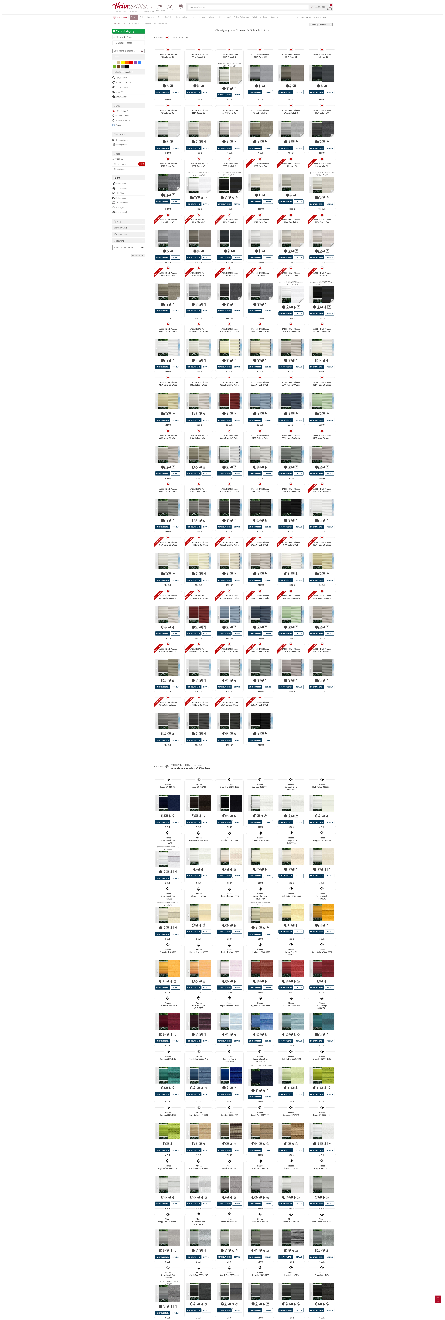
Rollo (142, 17)
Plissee (134, 17)
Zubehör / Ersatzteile (124, 247)
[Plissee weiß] (114, 62)
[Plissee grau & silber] (123, 66)
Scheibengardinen (259, 17)
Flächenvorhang (181, 17)
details (175, 92)
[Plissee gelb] (123, 62)
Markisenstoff (224, 17)
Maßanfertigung (125, 31)
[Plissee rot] (131, 62)
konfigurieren (162, 92)
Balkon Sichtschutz (241, 17)
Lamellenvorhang (199, 17)
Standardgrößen (124, 37)
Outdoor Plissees (124, 42)
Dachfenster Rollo (154, 17)
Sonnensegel (276, 17)
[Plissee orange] (127, 62)
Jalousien (212, 17)
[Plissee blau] (139, 62)
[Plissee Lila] (135, 62)
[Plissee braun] (118, 66)
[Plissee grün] (114, 66)
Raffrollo (168, 17)
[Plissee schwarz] (127, 66)
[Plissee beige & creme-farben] (118, 62)
